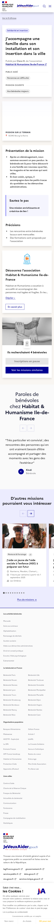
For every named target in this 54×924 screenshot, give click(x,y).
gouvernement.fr (34, 869)
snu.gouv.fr (8, 879)
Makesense (7, 734)
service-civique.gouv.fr (29, 879)
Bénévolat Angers (35, 705)
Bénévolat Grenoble (36, 685)
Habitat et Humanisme (12, 759)
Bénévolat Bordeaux (11, 705)
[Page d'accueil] (28, 6)
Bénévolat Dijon (34, 700)
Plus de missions (26, 599)
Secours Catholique (36, 749)
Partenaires (7, 808)
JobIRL (30, 739)
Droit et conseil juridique (13, 651)
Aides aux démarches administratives (18, 646)
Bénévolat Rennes (10, 685)
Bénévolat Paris (9, 675)
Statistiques (8, 823)
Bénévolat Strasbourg (11, 700)
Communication (9, 803)
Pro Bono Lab (33, 769)
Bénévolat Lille (33, 675)
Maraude (7, 621)
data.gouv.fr (30, 874)
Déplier (9, 297)
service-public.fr (11, 874)
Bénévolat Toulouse (36, 680)
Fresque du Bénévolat (11, 793)
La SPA (6, 744)
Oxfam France (33, 729)
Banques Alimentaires (11, 729)
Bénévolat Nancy (10, 710)
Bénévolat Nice (9, 715)
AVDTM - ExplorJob (11, 739)
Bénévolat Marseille (35, 695)
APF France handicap (11, 754)
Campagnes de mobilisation (14, 818)
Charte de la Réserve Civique (14, 788)
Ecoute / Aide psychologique (14, 656)
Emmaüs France (9, 749)
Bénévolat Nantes (35, 710)
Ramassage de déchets (12, 636)
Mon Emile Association (37, 764)
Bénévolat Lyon (9, 690)
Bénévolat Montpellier (37, 690)
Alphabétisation (9, 631)
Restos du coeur (34, 754)
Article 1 (31, 734)
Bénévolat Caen (34, 715)
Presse (5, 813)
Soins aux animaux (10, 626)
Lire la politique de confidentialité (15, 912)
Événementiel (8, 661)
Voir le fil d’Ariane (9, 18)
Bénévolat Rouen (10, 680)
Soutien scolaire (9, 641)
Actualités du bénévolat (12, 798)
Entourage (32, 759)
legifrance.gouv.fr (11, 869)
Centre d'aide (8, 783)
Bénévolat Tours (9, 695)
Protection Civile (10, 764)
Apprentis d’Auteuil (11, 769)
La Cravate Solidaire (36, 744)
